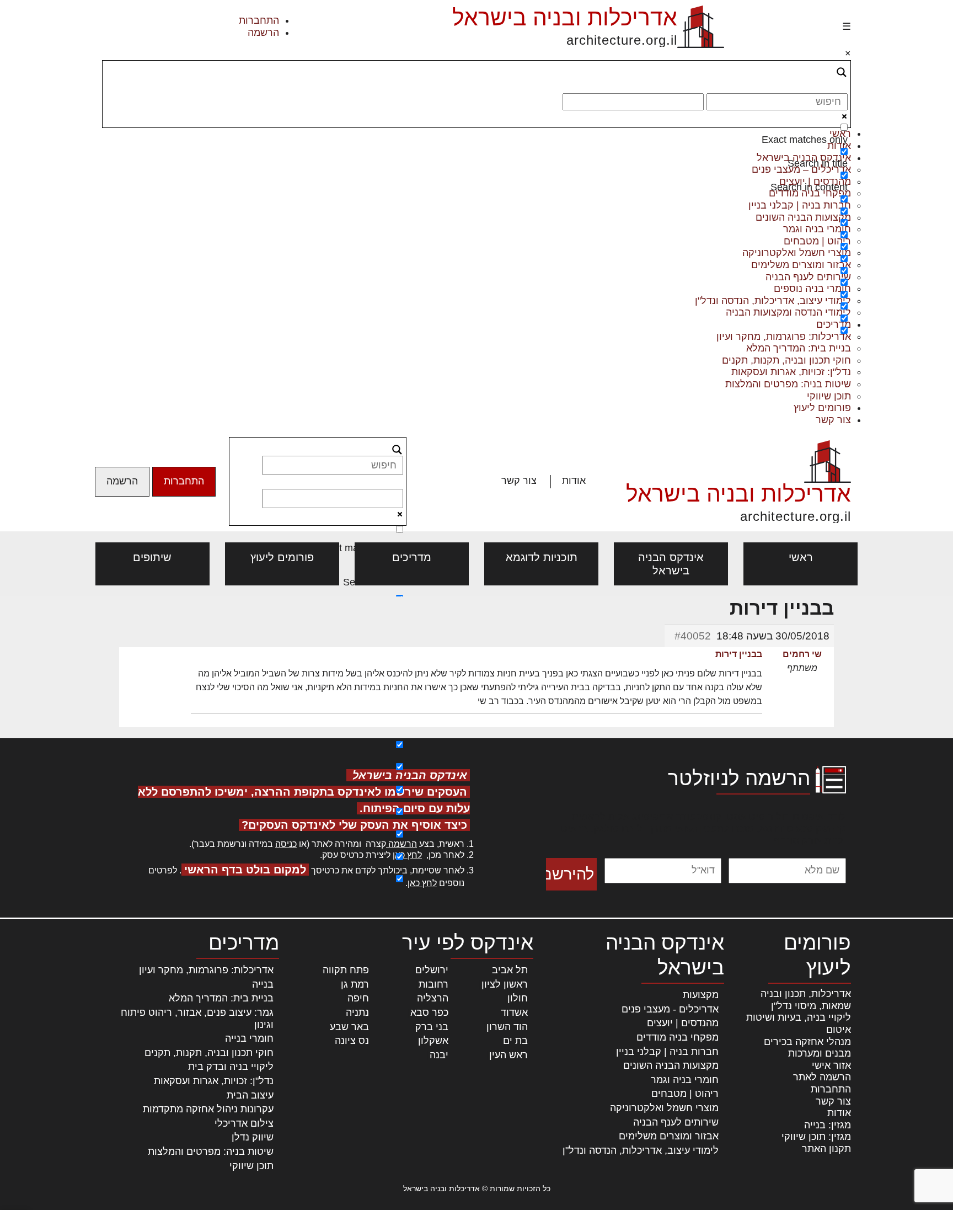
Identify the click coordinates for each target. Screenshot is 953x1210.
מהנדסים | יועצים (683, 1022)
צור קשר (833, 419)
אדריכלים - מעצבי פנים (670, 1009)
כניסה (286, 844)
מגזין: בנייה (827, 1125)
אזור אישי (831, 1065)
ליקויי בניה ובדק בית (231, 1066)
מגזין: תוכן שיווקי (816, 1136)
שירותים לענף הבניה (676, 1122)
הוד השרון (507, 1026)
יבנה (439, 1054)
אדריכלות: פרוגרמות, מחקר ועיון (206, 970)
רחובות (433, 984)
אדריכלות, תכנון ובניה (806, 993)
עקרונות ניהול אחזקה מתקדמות (208, 1109)
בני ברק (431, 1026)
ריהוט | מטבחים (685, 1093)
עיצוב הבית (250, 1095)
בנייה (263, 984)
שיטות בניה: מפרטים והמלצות (788, 384)
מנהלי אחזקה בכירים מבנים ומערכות (807, 1047)
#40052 (692, 636)
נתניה (357, 1012)
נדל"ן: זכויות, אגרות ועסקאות (791, 371)
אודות (574, 480)
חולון (517, 998)
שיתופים (152, 557)
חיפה (358, 998)
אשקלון (433, 1040)
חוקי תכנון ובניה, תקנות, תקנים (786, 360)
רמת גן (355, 984)
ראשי (801, 557)
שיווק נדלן (253, 1137)
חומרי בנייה (249, 1038)
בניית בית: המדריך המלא (798, 348)
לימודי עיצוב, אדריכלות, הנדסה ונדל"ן (641, 1150)
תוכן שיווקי (829, 396)
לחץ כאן (407, 855)
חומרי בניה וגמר (685, 1079)
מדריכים (411, 557)
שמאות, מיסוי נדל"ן (811, 1005)
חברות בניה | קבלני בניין (667, 1051)
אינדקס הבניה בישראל (671, 564)
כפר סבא (429, 1012)
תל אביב (510, 970)
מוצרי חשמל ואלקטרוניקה (664, 1107)
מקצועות (701, 994)
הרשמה (263, 32)
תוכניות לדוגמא (541, 557)
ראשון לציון (504, 984)
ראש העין (508, 1054)
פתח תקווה (346, 970)
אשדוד (514, 1012)
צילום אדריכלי (244, 1123)
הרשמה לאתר (822, 1077)
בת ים (515, 1040)
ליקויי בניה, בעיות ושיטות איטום (798, 1023)
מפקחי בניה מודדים (677, 1037)
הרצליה (432, 998)
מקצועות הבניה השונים (671, 1065)
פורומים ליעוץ (822, 407)
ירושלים (431, 970)
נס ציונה (352, 1040)
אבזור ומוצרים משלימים (669, 1136)
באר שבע (349, 1026)
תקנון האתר (826, 1148)
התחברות (259, 20)
